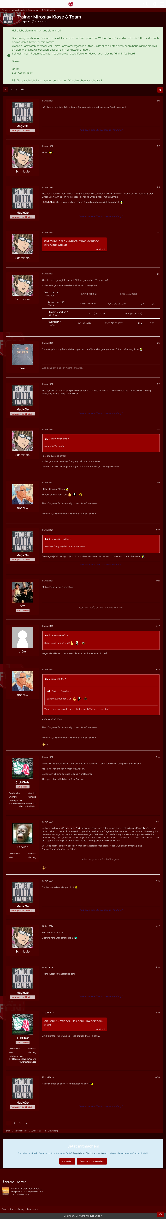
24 (139, 323)
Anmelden (67, 1161)
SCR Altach (53, 321)
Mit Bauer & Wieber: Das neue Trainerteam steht (73, 1023)
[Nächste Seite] (22, 89)
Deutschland (50, 292)
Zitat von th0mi (56, 678)
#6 (158, 342)
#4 (158, 232)
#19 (158, 1012)
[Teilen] (160, 90)
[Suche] (145, 4)
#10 (158, 529)
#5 (158, 273)
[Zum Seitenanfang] (160, 1214)
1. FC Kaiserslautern (20, 1194)
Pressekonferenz (145, 828)
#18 (158, 967)
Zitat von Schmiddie (59, 539)
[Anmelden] (153, 4)
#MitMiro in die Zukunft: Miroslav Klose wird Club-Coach (71, 243)
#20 (157, 1077)
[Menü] (162, 4)
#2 (158, 146)
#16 (158, 880)
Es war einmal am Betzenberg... (26, 1188)
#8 (158, 429)
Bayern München (57, 311)
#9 (158, 482)
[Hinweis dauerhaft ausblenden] (158, 31)
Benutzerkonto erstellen (92, 1161)
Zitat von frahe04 (57, 635)
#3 (158, 187)
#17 (158, 926)
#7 (158, 384)
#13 (158, 669)
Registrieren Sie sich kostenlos (88, 1153)
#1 (158, 100)
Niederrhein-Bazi (71, 828)
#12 (158, 626)
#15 (158, 821)
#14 (158, 757)
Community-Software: (83, 1215)
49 (140, 303)
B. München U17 (56, 302)
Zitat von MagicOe (58, 438)
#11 (158, 580)
